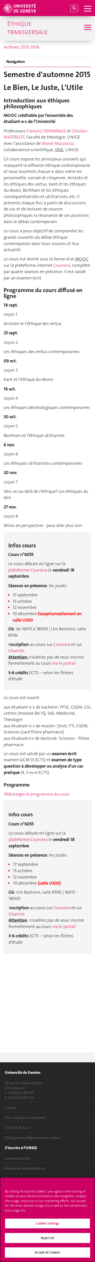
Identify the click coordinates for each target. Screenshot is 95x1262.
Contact (10, 1107)
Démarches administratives (25, 1168)
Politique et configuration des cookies (33, 1137)
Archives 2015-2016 (21, 47)
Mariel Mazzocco (58, 143)
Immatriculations (17, 1158)
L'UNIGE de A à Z (17, 1127)
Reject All (47, 1238)
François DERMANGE (46, 131)
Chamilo (16, 651)
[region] (47, 1219)
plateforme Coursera (27, 570)
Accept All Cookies (47, 1252)
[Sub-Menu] (87, 28)
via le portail (64, 663)
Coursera (61, 265)
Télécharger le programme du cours (37, 794)
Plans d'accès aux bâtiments (25, 1117)
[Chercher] (74, 8)
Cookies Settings (47, 1223)
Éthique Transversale (27, 28)
